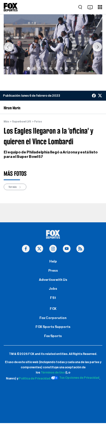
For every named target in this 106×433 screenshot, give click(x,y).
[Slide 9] (72, 68)
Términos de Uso (53, 372)
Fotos (38, 121)
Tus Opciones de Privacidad (79, 377)
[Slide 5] (50, 68)
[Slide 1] (28, 68)
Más (6, 121)
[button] (9, 46)
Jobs (53, 288)
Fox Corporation (53, 318)
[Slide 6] (55, 68)
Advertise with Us (53, 280)
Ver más (13, 186)
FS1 (53, 298)
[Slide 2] (34, 68)
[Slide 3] (39, 68)
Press (53, 270)
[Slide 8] (66, 68)
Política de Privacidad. (35, 378)
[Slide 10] (77, 68)
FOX (53, 309)
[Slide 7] (61, 68)
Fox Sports (53, 336)
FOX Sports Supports (53, 327)
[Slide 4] (44, 68)
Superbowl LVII (21, 121)
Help (53, 261)
